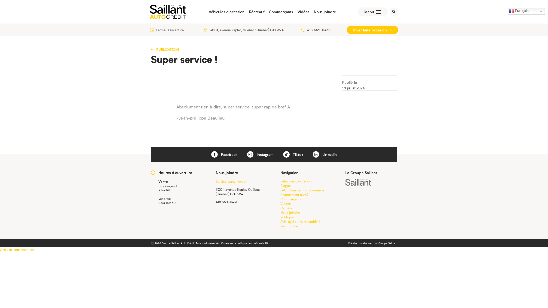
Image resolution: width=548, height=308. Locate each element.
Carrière (286, 208)
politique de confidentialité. (253, 243)
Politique (286, 217)
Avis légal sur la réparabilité (300, 221)
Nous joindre (325, 11)
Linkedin (329, 154)
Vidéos (304, 11)
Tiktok (297, 154)
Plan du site (289, 226)
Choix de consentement (17, 249)
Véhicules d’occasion (227, 11)
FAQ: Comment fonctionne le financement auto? (302, 192)
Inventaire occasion (370, 30)
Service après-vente (231, 181)
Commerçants (281, 11)
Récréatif (257, 11)
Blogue (285, 186)
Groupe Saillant (387, 243)
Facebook (229, 154)
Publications (167, 49)
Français (521, 11)
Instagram (265, 154)
